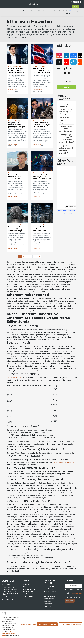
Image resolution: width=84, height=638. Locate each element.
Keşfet (45, 11)
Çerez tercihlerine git (28, 624)
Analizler (30, 11)
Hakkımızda (26, 584)
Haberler (12, 11)
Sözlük (61, 11)
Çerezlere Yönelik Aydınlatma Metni (9, 633)
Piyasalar (21, 11)
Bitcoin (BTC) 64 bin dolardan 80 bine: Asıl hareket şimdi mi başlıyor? (66, 138)
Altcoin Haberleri (49, 598)
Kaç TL (37, 11)
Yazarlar (53, 11)
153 (35, 256)
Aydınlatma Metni (76, 593)
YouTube (66, 63)
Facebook (73, 56)
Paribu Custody (48, 589)
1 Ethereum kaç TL (14, 378)
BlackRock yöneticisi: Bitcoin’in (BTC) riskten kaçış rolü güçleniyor (66, 109)
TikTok (80, 56)
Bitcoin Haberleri (49, 594)
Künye (25, 586)
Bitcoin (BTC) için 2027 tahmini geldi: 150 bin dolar (66, 128)
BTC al (66, 87)
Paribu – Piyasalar (49, 586)
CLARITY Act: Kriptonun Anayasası (64, 120)
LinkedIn (66, 56)
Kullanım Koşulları (28, 591)
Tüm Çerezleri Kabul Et (47, 624)
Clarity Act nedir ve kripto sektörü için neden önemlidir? (66, 149)
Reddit (80, 63)
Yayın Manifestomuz (29, 589)
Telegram (73, 63)
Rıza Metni (79, 596)
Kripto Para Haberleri (50, 591)
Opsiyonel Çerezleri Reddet (70, 624)
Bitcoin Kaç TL (48, 601)
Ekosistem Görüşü (70, 12)
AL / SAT (75, 6)
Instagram (59, 56)
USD (70, 82)
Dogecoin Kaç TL (49, 603)
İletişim (25, 599)
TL (66, 82)
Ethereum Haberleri (50, 596)
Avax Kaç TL (47, 606)
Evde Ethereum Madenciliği (64, 462)
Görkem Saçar (12, 89)
